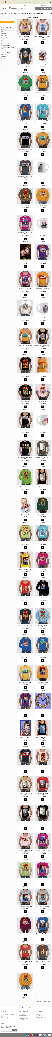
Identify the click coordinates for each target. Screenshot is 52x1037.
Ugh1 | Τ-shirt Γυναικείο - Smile (25, 36)
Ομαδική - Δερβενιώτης (43, 709)
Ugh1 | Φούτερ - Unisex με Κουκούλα (25, 654)
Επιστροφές (21, 1014)
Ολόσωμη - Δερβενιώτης (25, 514)
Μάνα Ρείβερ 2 (43, 176)
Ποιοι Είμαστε (38, 1014)
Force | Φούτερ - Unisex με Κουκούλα (42, 597)
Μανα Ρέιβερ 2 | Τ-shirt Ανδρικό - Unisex (25, 177)
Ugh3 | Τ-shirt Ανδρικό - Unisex (25, 625)
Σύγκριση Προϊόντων (23, 1017)
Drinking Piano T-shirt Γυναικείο (42, 821)
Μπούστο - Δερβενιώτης (25, 737)
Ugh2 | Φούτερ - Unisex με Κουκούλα (25, 487)
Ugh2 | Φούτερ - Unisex (43, 514)
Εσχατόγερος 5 (42, 64)
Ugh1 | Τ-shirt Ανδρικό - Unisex (42, 261)
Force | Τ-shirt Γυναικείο (25, 709)
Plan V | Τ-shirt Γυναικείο (25, 542)
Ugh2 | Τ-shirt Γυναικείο (25, 120)
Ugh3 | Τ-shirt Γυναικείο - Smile (42, 765)
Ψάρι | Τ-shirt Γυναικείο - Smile (25, 345)
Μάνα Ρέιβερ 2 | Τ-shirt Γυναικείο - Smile (25, 429)
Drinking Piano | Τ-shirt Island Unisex (42, 487)
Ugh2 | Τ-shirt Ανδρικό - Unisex (25, 878)
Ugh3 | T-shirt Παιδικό (25, 205)
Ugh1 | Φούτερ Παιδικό (43, 205)
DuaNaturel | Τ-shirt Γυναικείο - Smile (25, 822)
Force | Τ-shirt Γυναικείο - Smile (25, 906)
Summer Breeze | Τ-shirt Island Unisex (42, 738)
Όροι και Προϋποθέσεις (24, 1018)
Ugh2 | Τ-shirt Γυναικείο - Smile (42, 906)
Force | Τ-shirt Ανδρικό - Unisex (42, 878)
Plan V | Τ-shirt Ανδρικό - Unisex (43, 961)
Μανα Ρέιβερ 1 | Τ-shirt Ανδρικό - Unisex (25, 318)
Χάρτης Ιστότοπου (39, 1020)
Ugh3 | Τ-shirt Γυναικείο (25, 374)
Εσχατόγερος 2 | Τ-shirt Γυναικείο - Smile (25, 962)
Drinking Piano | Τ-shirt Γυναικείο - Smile (25, 794)
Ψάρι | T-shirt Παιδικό (42, 149)
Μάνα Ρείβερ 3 (43, 232)
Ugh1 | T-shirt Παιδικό (42, 401)
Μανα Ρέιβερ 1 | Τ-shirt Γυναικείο (25, 64)
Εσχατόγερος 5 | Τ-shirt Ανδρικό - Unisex (43, 289)
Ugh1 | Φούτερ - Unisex (25, 933)
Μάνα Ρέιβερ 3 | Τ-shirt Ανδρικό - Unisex (25, 233)
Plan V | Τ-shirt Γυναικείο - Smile (25, 596)
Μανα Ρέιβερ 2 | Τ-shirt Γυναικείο (25, 149)
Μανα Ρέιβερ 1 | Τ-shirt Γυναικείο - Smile (42, 346)
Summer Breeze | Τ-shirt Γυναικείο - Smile (42, 37)
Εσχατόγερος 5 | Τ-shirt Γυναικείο (25, 765)
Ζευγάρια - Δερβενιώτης (25, 261)
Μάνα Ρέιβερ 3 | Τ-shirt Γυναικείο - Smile (25, 289)
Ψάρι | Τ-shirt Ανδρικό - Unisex (25, 682)
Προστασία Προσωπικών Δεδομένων (23, 1020)
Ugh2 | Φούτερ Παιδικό (25, 989)
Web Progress (12, 1035)
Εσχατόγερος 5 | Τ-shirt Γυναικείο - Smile (25, 851)
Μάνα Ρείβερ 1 (43, 317)
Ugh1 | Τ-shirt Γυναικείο (43, 569)
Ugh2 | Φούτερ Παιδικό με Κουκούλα (42, 626)
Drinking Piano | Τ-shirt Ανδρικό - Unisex (43, 458)
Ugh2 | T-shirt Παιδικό (25, 401)
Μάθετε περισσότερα (41, 2)
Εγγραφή (14, 1030)
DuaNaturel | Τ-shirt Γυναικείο (42, 933)
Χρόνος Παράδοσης (40, 1015)
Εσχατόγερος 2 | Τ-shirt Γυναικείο (43, 92)
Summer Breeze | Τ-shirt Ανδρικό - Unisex (42, 121)
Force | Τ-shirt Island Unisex (25, 569)
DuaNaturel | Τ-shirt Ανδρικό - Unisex (42, 794)
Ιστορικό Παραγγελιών (23, 1015)
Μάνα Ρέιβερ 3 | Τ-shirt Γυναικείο (43, 850)
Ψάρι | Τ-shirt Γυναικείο (43, 653)
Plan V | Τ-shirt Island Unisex (42, 374)
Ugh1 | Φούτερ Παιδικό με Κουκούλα (25, 93)
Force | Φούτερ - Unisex (43, 682)
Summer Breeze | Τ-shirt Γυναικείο (42, 542)
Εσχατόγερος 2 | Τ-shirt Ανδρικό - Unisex (25, 458)
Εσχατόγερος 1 (42, 429)
